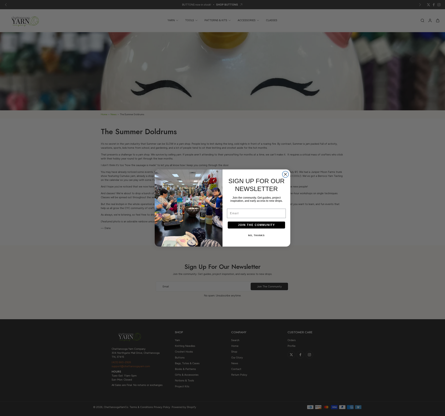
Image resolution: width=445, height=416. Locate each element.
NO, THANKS (256, 235)
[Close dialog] (285, 174)
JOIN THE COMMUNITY (256, 224)
